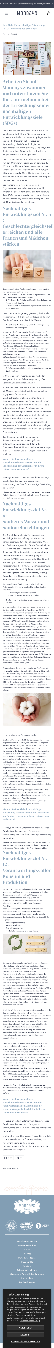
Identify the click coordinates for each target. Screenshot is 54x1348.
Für (28, 492)
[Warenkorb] (49, 13)
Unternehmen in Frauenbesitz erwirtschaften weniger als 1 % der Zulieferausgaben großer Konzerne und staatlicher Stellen (24, 379)
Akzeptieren (25, 1327)
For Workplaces (27, 1282)
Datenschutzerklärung (30, 1320)
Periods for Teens (27, 1257)
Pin (21, 1158)
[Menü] (6, 13)
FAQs (27, 1249)
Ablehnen (25, 1334)
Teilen (9, 1158)
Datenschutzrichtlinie (27, 1270)
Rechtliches (27, 1278)
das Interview (33, 682)
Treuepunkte (27, 1261)
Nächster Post (9, 1168)
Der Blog (27, 1253)
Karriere (27, 1265)
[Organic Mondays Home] (27, 13)
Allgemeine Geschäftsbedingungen (27, 1274)
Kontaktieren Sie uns (27, 1241)
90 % (22, 615)
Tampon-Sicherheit (27, 1245)
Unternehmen (35, 492)
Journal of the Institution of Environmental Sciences (22, 778)
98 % (19, 996)
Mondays (26, 447)
